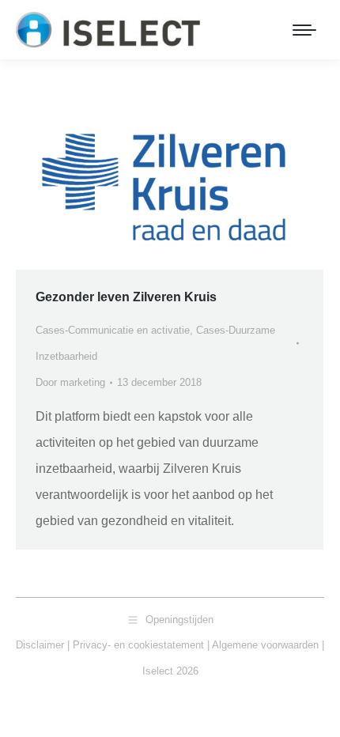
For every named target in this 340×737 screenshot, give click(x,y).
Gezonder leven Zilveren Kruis (126, 297)
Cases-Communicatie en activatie (113, 330)
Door (70, 382)
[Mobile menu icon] (304, 30)
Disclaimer (40, 645)
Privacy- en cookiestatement (138, 645)
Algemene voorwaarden (265, 645)
